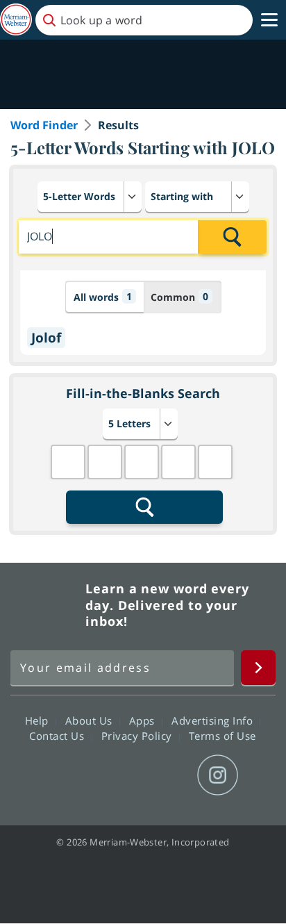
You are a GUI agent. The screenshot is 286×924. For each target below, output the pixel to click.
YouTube (167, 775)
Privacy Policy (138, 736)
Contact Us (58, 736)
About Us (90, 720)
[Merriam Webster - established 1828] (16, 19)
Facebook (67, 775)
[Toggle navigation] (269, 20)
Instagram (217, 775)
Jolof (46, 338)
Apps (143, 720)
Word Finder (44, 125)
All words (103, 297)
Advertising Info (213, 720)
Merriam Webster (46, 605)
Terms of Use (222, 736)
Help (38, 720)
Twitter (117, 775)
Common (179, 297)
